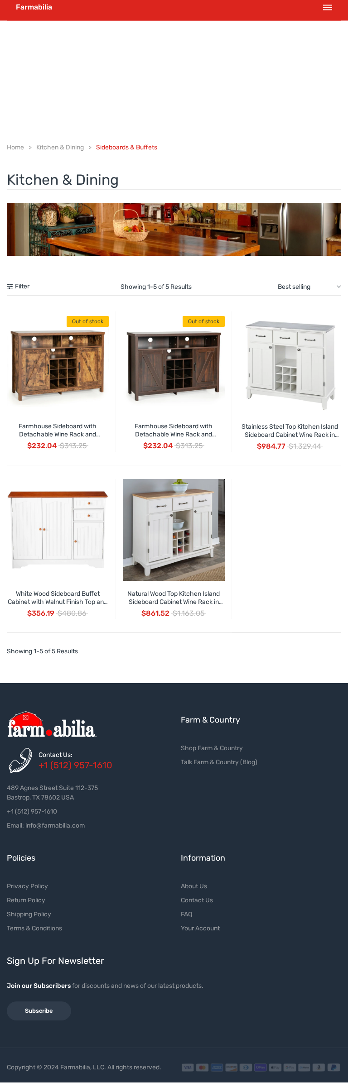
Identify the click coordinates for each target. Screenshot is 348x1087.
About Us (194, 886)
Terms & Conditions (34, 928)
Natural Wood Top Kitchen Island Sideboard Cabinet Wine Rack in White (173, 602)
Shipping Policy (29, 914)
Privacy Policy (27, 886)
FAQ (186, 914)
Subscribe (39, 1010)
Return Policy (26, 900)
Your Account (200, 928)
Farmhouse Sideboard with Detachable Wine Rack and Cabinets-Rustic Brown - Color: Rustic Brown (57, 438)
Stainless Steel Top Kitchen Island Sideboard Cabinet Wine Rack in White (290, 435)
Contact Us (197, 900)
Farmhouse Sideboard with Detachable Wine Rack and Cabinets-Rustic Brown (174, 434)
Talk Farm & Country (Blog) (219, 762)
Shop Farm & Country (212, 748)
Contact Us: (55, 755)
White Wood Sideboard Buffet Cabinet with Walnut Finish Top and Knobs (57, 602)
